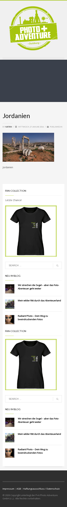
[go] (57, 265)
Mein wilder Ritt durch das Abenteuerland (39, 300)
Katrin (8, 127)
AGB (18, 488)
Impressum (8, 488)
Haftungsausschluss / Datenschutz (41, 488)
